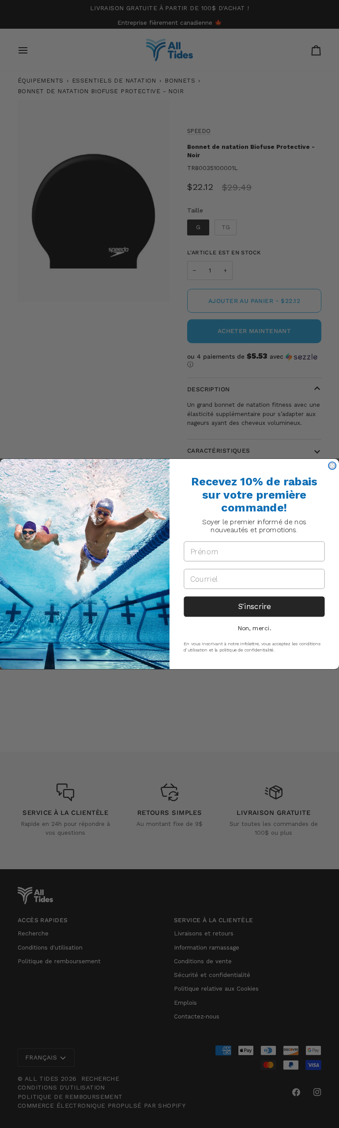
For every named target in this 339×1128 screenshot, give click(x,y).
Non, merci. (254, 628)
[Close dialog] (332, 465)
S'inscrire (254, 606)
